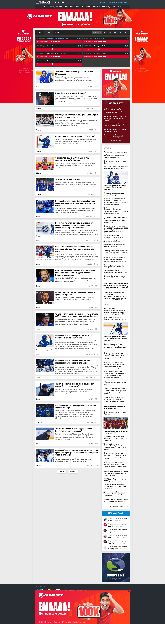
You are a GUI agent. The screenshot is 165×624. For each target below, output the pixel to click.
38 (97, 195)
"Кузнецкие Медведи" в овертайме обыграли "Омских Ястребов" (116, 167)
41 (97, 87)
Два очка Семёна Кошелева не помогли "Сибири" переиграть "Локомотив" (114, 493)
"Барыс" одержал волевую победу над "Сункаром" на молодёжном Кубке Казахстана (116, 473)
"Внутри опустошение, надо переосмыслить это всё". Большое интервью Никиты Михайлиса (76, 315)
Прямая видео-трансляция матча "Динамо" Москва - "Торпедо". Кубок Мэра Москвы (115, 259)
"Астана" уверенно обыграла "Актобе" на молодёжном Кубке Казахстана (115, 486)
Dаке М (110, 526)
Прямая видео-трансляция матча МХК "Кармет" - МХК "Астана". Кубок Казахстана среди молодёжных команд (116, 201)
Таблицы (106, 7)
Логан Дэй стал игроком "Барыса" (70, 93)
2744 (92, 399)
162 (97, 377)
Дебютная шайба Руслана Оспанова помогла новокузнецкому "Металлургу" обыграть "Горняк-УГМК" (114, 243)
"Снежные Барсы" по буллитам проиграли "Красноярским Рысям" (116, 277)
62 (97, 422)
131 (97, 216)
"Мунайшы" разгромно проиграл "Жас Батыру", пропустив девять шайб (115, 382)
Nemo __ (110, 537)
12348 (91, 173)
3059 (92, 307)
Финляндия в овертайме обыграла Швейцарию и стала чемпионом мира (76, 116)
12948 (90, 377)
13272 (91, 130)
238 (97, 240)
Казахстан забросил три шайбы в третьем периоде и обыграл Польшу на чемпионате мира (74, 249)
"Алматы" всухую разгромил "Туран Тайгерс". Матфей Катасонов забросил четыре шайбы (114, 400)
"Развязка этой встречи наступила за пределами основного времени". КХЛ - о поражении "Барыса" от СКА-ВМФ (116, 154)
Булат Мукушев (113, 549)
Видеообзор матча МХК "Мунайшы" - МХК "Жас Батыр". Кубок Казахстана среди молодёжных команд (115, 365)
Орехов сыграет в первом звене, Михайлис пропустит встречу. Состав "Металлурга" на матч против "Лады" (115, 219)
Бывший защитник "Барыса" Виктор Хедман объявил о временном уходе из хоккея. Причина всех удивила (75, 272)
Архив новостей (115, 507)
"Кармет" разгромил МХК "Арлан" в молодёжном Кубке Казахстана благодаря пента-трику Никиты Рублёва (115, 391)
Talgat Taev (111, 532)
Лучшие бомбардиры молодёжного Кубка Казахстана (115, 271)
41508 (90, 216)
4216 (91, 87)
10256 (91, 108)
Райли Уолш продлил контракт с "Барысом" (75, 136)
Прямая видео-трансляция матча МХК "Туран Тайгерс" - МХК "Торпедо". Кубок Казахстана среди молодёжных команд (116, 229)
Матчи (96, 7)
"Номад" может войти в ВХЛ (67, 179)
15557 (90, 240)
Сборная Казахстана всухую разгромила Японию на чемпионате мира (73, 336)
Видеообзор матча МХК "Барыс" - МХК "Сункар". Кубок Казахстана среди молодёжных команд (115, 446)
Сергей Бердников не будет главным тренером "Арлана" (114, 236)
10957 (91, 422)
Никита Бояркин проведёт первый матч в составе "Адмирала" (116, 500)
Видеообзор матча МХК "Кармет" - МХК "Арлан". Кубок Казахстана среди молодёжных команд (115, 356)
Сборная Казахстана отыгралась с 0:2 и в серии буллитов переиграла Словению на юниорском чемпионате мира (76, 452)
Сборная (86, 7)
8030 (92, 444)
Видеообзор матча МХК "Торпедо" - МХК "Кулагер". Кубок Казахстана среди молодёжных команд (115, 456)
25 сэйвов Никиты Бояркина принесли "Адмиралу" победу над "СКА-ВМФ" (115, 438)
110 (97, 354)
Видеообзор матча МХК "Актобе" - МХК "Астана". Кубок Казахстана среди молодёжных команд (115, 465)
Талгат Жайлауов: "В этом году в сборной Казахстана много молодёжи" (73, 430)
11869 (92, 329)
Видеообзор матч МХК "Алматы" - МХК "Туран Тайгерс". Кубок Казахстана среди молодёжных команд (115, 374)
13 (97, 130)
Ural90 (110, 520)
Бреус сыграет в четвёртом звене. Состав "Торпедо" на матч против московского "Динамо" (116, 252)
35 (97, 108)
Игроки (117, 7)
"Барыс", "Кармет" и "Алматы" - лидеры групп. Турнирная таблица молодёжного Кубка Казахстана (116, 346)
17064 (90, 354)
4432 (91, 195)
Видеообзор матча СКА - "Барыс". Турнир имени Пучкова (115, 318)
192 (97, 264)
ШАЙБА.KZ (43, 2)
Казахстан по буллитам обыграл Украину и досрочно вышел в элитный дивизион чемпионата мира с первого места (74, 225)
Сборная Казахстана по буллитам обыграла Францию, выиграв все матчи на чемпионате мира (75, 203)
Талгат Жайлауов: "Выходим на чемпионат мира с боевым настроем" (74, 385)
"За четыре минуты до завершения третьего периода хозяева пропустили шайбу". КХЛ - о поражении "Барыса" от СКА (116, 311)
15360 (91, 466)
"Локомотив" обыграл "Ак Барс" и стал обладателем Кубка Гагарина (72, 159)
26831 (90, 264)
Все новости (116, 140)
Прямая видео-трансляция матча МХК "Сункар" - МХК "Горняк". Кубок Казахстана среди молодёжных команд (116, 210)
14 (97, 173)
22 (97, 466)
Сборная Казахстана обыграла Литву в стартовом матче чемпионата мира (72, 361)
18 (97, 151)
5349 (91, 151)
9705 (92, 286)
